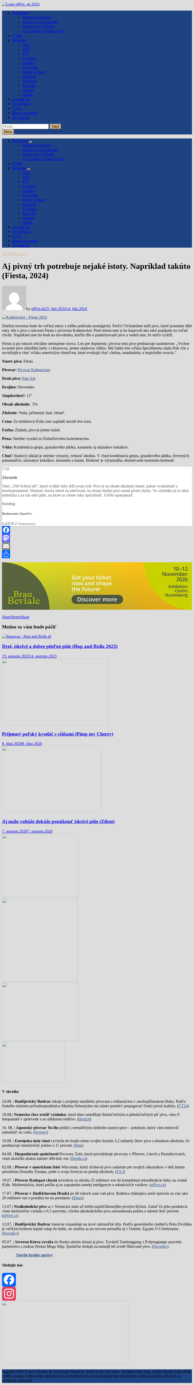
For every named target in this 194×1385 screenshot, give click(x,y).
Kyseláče (29, 58)
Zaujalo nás (21, 99)
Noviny (41, 1132)
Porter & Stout (33, 72)
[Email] (97, 546)
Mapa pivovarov (25, 113)
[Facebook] (97, 530)
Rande (27, 94)
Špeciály (29, 85)
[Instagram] (97, 1294)
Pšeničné (29, 76)
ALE (26, 44)
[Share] (97, 554)
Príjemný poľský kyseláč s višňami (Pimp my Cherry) (57, 734)
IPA (25, 54)
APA (26, 49)
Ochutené (30, 67)
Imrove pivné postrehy (40, 22)
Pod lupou (20, 13)
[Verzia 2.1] (40, 980)
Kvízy (17, 108)
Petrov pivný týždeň (38, 26)
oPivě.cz (10, 1215)
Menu (8, 132)
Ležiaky (28, 63)
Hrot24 (84, 1119)
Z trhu (17, 35)
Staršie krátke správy (34, 1255)
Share (6, 617)
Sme (78, 1145)
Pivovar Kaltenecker (34, 370)
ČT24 (183, 1106)
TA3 (120, 1171)
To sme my (21, 117)
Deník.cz (78, 1158)
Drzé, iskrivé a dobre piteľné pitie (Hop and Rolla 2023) (59, 646)
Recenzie (19, 40)
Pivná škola (21, 104)
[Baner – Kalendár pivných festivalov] (65, 1362)
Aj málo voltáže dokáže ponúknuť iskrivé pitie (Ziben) (58, 821)
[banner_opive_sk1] (40, 896)
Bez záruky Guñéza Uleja (42, 31)
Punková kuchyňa (36, 17)
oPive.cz (157, 1185)
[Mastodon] (97, 538)
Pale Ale (28, 378)
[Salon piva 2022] (33, 1081)
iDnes (77, 1198)
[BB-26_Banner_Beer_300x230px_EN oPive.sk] (40, 1039)
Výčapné (29, 81)
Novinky (10, 1233)
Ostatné (28, 90)
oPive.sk (38, 309)
